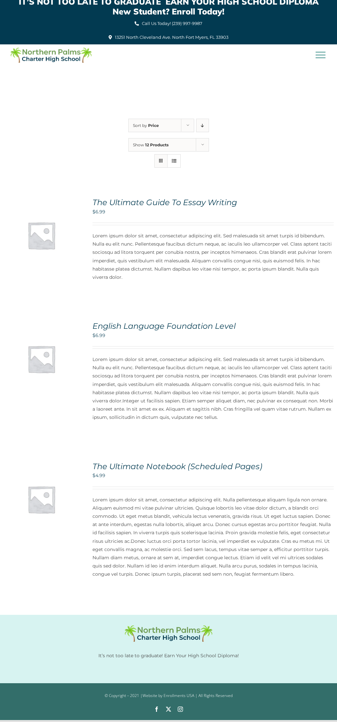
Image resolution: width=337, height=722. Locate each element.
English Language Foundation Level (164, 326)
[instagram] (180, 709)
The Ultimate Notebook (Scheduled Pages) (177, 466)
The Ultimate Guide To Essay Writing (164, 202)
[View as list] (174, 161)
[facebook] (156, 709)
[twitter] (168, 709)
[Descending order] (202, 125)
